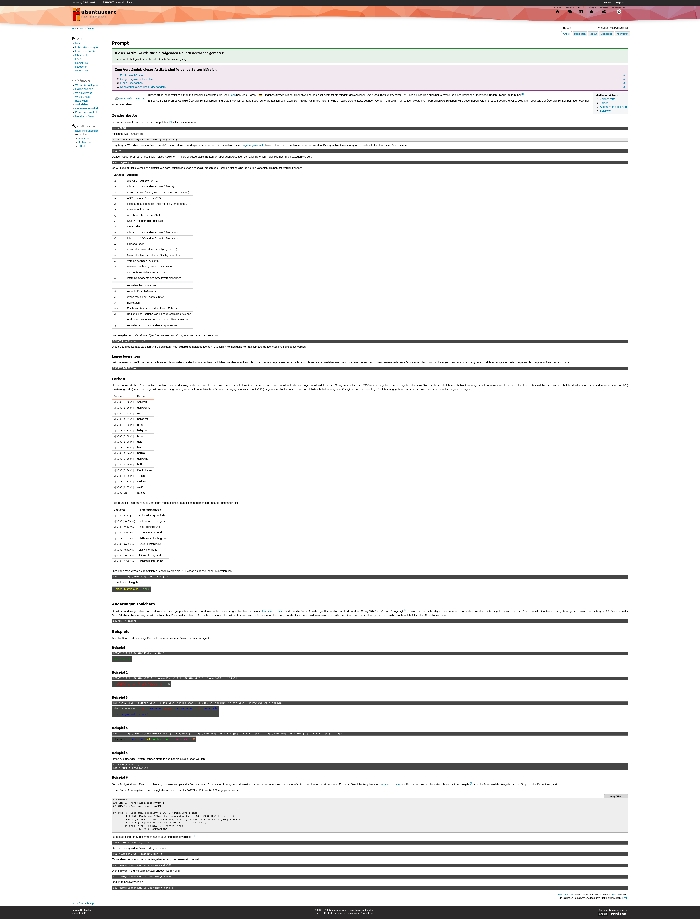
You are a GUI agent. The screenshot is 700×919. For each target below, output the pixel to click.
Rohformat (85, 142)
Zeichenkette (607, 99)
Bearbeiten (580, 34)
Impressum (353, 913)
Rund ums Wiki (84, 116)
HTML (82, 146)
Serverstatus (367, 913)
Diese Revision (566, 894)
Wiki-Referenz (83, 93)
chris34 (615, 894)
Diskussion (606, 34)
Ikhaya (592, 7)
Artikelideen (82, 104)
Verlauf (593, 34)
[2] (170, 121)
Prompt (90, 28)
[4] (194, 836)
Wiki (581, 7)
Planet (604, 7)
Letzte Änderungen (86, 47)
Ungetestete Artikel (86, 108)
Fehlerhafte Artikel (86, 112)
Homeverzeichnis (272, 611)
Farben (604, 103)
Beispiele (605, 110)
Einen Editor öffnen (131, 83)
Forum (570, 7)
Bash (81, 28)
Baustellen (81, 100)
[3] (405, 610)
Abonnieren (622, 34)
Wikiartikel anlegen (86, 85)
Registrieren (622, 2)
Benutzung (81, 63)
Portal (557, 7)
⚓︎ (624, 75)
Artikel (566, 33)
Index (78, 43)
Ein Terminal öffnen (131, 75)
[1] (522, 94)
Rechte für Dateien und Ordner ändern (143, 87)
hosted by (77, 2)
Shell (624, 898)
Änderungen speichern (613, 107)
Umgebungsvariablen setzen (137, 79)
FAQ (78, 59)
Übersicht (81, 55)
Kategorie (81, 67)
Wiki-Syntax (82, 97)
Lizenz (319, 913)
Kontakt (328, 913)
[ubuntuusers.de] (94, 15)
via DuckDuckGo (619, 28)
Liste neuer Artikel (85, 51)
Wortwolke (81, 70)
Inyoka (87, 910)
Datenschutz (340, 913)
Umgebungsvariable (252, 145)
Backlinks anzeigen (86, 131)
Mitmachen (619, 7)
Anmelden (608, 2)
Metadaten (85, 138)
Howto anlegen (84, 89)
